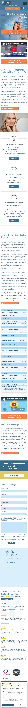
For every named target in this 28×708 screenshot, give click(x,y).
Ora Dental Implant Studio (14, 87)
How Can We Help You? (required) (13, 518)
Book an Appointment (10, 108)
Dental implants (4, 89)
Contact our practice (14, 448)
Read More (14, 158)
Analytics (6, 691)
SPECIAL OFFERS (14, 475)
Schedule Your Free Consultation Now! (14, 32)
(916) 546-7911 (14, 5)
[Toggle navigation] (25, 3)
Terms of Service (21, 539)
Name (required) (4, 488)
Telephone (3, 494)
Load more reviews (7, 599)
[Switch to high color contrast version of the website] (22, 8)
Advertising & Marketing (9, 697)
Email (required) (4, 511)
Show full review (5, 623)
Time (2, 505)
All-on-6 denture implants (16, 295)
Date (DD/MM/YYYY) (6, 500)
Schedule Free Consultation (12, 8)
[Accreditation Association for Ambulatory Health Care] (6, 679)
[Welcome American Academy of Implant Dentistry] (6, 672)
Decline (20, 704)
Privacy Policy (10, 537)
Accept (8, 704)
